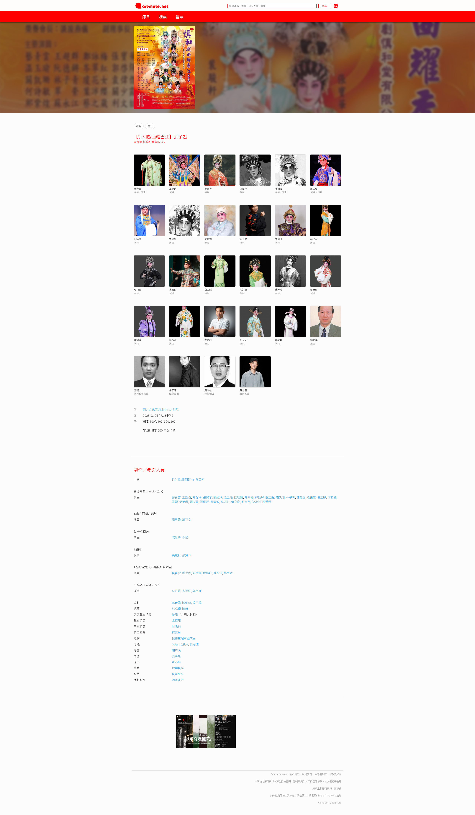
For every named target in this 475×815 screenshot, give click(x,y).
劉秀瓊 (194, 644)
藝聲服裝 (178, 674)
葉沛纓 (278, 289)
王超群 (172, 188)
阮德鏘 (137, 239)
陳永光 (256, 501)
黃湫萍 (183, 644)
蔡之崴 (208, 340)
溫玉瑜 (313, 188)
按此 (339, 788)
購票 (163, 16)
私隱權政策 (321, 774)
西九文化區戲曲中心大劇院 (160, 409)
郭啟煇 (259, 497)
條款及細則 (335, 774)
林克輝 (313, 340)
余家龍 (172, 390)
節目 (146, 16)
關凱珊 (278, 239)
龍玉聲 (243, 239)
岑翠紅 (172, 239)
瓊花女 (137, 289)
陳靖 (185, 608)
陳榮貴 (266, 501)
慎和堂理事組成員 (184, 638)
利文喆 (243, 340)
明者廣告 (178, 680)
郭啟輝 (208, 239)
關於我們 (294, 774)
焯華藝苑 (178, 668)
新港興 (176, 662)
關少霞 (194, 501)
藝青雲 (137, 188)
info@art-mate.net (326, 795)
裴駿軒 (278, 340)
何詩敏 (243, 289)
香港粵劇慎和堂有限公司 (150, 142)
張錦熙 (176, 656)
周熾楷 (208, 390)
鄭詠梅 (208, 188)
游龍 (136, 390)
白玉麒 (208, 289)
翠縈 (175, 501)
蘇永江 (172, 340)
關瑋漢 (176, 650)
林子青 (313, 239)
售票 (179, 16)
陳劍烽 (278, 188)
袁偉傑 (172, 289)
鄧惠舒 (313, 289)
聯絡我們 (307, 774)
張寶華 (243, 188)
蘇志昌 (243, 390)
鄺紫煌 (137, 340)
